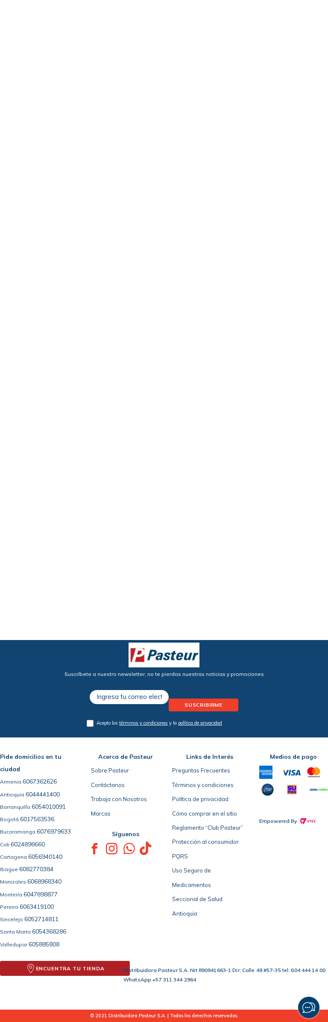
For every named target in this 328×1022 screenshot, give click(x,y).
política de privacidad (200, 723)
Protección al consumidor (205, 841)
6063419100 (37, 906)
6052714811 (41, 919)
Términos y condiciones (203, 784)
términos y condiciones (143, 723)
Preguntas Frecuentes (201, 770)
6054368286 (49, 931)
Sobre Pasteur (110, 770)
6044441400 (43, 794)
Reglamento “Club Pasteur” (207, 827)
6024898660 (28, 844)
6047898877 (40, 894)
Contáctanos (108, 784)
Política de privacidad (200, 799)
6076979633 (54, 831)
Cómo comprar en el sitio (204, 813)
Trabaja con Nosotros (119, 799)
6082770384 (36, 869)
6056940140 (45, 856)
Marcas (101, 813)
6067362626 (40, 781)
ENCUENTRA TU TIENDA (70, 968)
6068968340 (44, 881)
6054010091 (49, 807)
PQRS (180, 856)
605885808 (44, 944)
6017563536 (37, 819)
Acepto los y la (159, 723)
